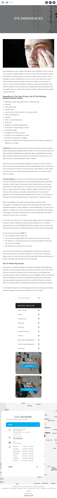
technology (21, 348)
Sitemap (28, 491)
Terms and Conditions (48, 488)
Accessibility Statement (9, 488)
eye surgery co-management (26, 340)
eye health (21, 327)
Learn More (28, 366)
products (20, 335)
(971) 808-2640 (17, 438)
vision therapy (22, 310)
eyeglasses (21, 323)
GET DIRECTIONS (16, 434)
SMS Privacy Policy (34, 488)
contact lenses (22, 319)
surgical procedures (23, 331)
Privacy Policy (22, 488)
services (20, 314)
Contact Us (28, 389)
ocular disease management (26, 344)
